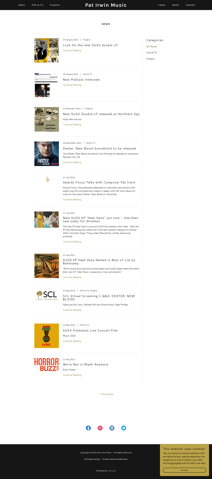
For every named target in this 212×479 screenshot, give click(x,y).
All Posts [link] (151, 46)
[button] (106, 394)
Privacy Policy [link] (92, 459)
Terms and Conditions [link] (115, 459)
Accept (184, 470)
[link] (106, 5)
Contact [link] (190, 5)
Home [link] (22, 5)
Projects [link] (55, 5)
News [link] (162, 5)
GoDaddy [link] (111, 470)
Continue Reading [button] (72, 50)
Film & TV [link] (37, 5)
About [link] (175, 5)
